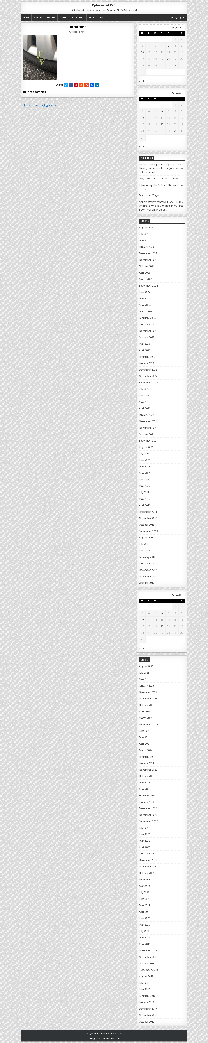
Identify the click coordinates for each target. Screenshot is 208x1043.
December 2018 (148, 511)
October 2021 (146, 434)
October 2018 (146, 524)
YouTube (38, 17)
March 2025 (145, 279)
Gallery (51, 17)
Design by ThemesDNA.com (104, 1038)
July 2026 (144, 234)
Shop (91, 17)
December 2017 (148, 570)
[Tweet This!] (66, 85)
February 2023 (147, 356)
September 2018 (148, 531)
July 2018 (144, 544)
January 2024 (146, 324)
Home (26, 17)
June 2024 (144, 292)
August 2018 (146, 537)
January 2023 (146, 363)
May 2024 (144, 298)
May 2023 (144, 343)
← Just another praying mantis (38, 105)
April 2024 (144, 305)
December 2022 (148, 369)
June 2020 (144, 479)
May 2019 (144, 499)
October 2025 (146, 266)
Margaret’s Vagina (149, 195)
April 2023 (144, 350)
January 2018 (146, 563)
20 (162, 59)
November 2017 (148, 576)
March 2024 (145, 311)
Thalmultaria (77, 17)
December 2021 (148, 421)
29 (175, 65)
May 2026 (144, 240)
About (102, 17)
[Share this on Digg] (92, 85)
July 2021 (144, 453)
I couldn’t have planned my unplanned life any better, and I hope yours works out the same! (161, 168)
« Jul (141, 81)
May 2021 (144, 466)
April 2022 (144, 408)
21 (168, 59)
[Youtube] (180, 17)
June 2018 (144, 550)
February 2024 (147, 318)
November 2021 (148, 427)
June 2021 (144, 460)
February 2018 (147, 557)
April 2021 (144, 473)
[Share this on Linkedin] (97, 85)
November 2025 (148, 260)
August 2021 (146, 447)
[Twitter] (172, 17)
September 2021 (148, 440)
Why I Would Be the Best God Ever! (158, 178)
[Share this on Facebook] (71, 85)
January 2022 (146, 415)
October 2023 (146, 337)
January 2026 (146, 246)
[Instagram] (176, 17)
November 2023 (148, 330)
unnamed (77, 26)
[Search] (184, 17)
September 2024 (148, 285)
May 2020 (144, 486)
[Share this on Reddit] (81, 85)
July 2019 (144, 492)
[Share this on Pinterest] (76, 85)
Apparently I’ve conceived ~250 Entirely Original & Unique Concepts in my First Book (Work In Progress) (161, 205)
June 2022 (144, 395)
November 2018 (148, 518)
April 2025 (144, 272)
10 (142, 52)
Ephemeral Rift (104, 5)
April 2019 (144, 505)
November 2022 (148, 376)
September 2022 (148, 382)
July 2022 (144, 389)
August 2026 (146, 227)
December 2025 (148, 253)
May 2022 (144, 402)
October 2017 (146, 582)
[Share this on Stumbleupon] (86, 85)
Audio (63, 17)
